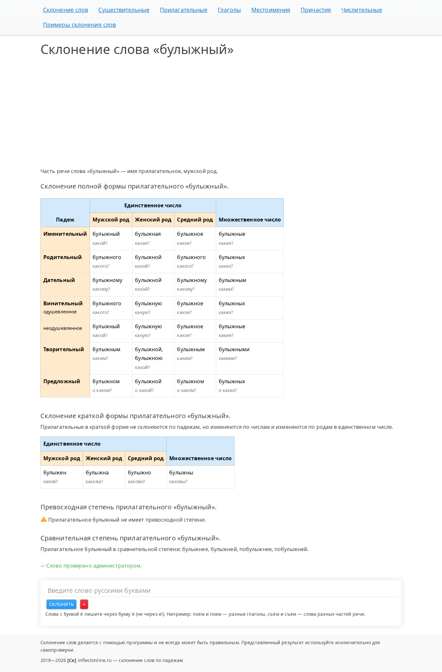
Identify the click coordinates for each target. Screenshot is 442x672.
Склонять (61, 604)
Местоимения (270, 10)
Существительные (123, 10)
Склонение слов (65, 10)
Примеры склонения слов (79, 24)
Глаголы (229, 10)
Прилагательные (183, 10)
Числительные (361, 10)
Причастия (316, 10)
